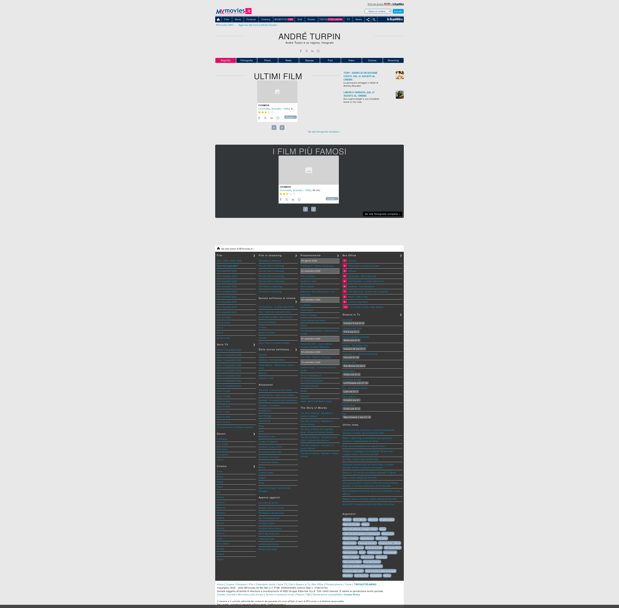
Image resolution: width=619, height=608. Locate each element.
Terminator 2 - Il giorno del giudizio (317, 265)
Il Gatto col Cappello (268, 441)
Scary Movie (359, 519)
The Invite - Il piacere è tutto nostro (275, 390)
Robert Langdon (351, 557)
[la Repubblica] (398, 4)
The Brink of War (267, 523)
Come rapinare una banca (313, 320)
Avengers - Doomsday (269, 405)
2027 (219, 260)
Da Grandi (347, 319)
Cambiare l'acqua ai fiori (270, 446)
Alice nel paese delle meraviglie (380, 571)
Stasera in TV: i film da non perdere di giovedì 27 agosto (369, 472)
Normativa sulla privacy (251, 594)
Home (220, 584)
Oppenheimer (367, 538)
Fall (344, 413)
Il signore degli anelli (353, 571)
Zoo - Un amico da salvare (355, 388)
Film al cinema (224, 322)
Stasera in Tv (303, 584)
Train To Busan (308, 276)
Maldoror (263, 373)
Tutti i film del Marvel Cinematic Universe (363, 566)
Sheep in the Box (267, 332)
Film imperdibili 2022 (227, 291)
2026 (226, 260)
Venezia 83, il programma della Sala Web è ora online (368, 504)
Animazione (222, 454)
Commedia (264, 108)
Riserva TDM (303, 594)
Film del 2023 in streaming (271, 276)
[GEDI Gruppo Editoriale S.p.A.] (387, 4)
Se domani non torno (269, 457)
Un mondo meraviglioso (312, 380)
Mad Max (348, 575)
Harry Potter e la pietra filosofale (274, 342)
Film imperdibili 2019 (227, 307)
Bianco (262, 467)
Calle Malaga (265, 415)
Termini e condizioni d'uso (280, 594)
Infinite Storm (349, 371)
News (288, 60)
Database (241, 584)
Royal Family (350, 543)
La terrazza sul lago (352, 379)
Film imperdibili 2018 (227, 312)
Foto (330, 60)
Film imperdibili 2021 (227, 296)
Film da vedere (224, 317)
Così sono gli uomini (268, 502)
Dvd (291, 584)
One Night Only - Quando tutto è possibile (368, 291)
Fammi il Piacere (309, 315)
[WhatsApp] (318, 51)
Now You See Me (351, 524)
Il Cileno (263, 327)
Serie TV (282, 584)
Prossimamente (334, 584)
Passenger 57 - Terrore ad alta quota (360, 354)
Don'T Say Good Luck (269, 533)
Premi (267, 60)
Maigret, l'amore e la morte (271, 507)
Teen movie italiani (352, 561)
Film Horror (222, 449)
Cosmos (263, 105)
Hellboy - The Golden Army (355, 345)
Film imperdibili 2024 (227, 281)
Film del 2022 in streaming (271, 281)
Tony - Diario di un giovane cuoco (275, 311)
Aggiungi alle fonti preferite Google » (258, 24)
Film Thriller (222, 444)
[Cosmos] (277, 91)
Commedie (222, 439)
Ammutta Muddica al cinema (356, 336)
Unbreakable (390, 552)
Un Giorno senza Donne (270, 528)
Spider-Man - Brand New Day (362, 276)
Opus (382, 529)
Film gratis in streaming (270, 260)
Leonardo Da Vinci (367, 543)
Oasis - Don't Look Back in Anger (316, 401)
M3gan (365, 524)
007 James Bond (392, 547)
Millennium (381, 557)
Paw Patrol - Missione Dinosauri (316, 357)
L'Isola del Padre (267, 538)
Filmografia (247, 60)
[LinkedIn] (312, 51)
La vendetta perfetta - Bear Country (275, 317)
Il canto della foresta (268, 462)
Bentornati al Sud (267, 436)
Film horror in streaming (270, 291)
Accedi (398, 11)
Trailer (348, 584)
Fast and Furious (372, 561)
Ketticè (304, 325)
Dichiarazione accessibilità (327, 594)
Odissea (352, 270)
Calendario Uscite (265, 584)
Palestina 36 (265, 420)
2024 (239, 260)
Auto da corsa (350, 552)
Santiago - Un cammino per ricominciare (278, 400)
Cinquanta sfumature (353, 547)
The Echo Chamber (310, 385)
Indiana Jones (374, 552)
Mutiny (304, 390)
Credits (221, 594)
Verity (261, 482)
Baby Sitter (382, 538)
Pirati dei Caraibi (374, 547)
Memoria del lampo (268, 549)
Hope (261, 426)
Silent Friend (307, 310)
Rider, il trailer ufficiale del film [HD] (359, 477)
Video (351, 60)
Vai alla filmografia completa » (324, 131)
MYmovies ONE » (225, 24)
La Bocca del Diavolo (269, 544)
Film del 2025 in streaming (271, 265)
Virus (362, 552)
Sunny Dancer (307, 286)
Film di (220, 327)
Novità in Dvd (223, 338)
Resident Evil (265, 410)
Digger (262, 477)
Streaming (393, 60)
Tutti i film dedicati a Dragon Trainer (360, 529)
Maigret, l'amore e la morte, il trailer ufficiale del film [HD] (370, 499)
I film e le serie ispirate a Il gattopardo (361, 533)
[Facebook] (300, 51)
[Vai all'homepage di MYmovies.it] (233, 13)
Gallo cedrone (349, 396)
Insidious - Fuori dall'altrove (272, 359)
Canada (276, 108)
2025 (232, 260)
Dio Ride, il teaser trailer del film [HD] (360, 459)
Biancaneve (387, 533)
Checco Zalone (351, 538)
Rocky (387, 575)
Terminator (376, 575)
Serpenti (305, 396)
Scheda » (290, 117)
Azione (220, 459)
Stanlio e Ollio (349, 362)
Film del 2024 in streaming (271, 270)
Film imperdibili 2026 (227, 270)
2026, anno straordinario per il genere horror (364, 446)
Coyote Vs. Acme (309, 281)
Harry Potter (367, 557)
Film (251, 584)
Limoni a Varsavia (267, 322)
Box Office (318, 584)
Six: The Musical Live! (269, 518)
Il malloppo (306, 304)
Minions (347, 519)
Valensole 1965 (266, 378)
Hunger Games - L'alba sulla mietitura (277, 395)
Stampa (309, 60)
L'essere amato (266, 472)
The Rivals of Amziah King (271, 513)
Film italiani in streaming (270, 286)
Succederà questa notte (270, 451)
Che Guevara (361, 575)
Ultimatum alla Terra (352, 328)
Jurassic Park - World (389, 543)
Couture (262, 337)
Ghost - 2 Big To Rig (357, 296)
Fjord (261, 431)
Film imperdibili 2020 (227, 301)
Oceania (263, 354)
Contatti (231, 594)
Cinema (372, 60)
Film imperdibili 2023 (227, 286)
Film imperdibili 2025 (227, 276)
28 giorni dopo (386, 519)
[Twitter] (306, 51)
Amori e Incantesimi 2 (311, 375)
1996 (286, 108)
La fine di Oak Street (358, 301)
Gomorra (373, 519)
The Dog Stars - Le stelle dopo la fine (276, 306)
